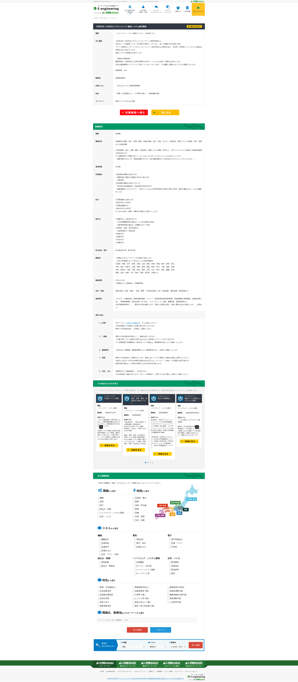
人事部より (178, 11)
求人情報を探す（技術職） (130, 11)
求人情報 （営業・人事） (143, 11)
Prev (101, 427)
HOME (96, 18)
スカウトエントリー (168, 11)
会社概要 (187, 11)
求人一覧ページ (104, 18)
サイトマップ (178, 671)
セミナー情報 (168, 671)
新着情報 (159, 671)
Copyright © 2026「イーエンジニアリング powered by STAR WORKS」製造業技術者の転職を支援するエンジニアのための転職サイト (145, 678)
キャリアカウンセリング (156, 11)
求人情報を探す (110, 671)
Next (197, 427)
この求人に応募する (132, 323)
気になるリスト (198, 11)
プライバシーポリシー (191, 671)
